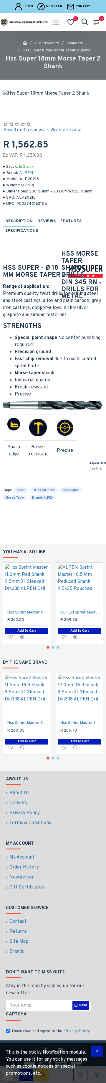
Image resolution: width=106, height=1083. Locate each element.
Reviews (46, 221)
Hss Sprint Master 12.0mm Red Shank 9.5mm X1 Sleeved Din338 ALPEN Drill (80, 722)
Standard (75, 43)
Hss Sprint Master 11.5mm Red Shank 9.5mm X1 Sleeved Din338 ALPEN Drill (27, 722)
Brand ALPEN (43, 497)
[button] (48, 647)
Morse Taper (15, 497)
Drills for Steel (44, 490)
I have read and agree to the (51, 1031)
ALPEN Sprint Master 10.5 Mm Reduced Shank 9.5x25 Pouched (80, 612)
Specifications (21, 230)
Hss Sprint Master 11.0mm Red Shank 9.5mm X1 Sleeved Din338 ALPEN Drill (27, 612)
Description (19, 221)
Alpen (21, 490)
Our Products (47, 43)
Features (71, 221)
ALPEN (26, 172)
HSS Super (70, 490)
